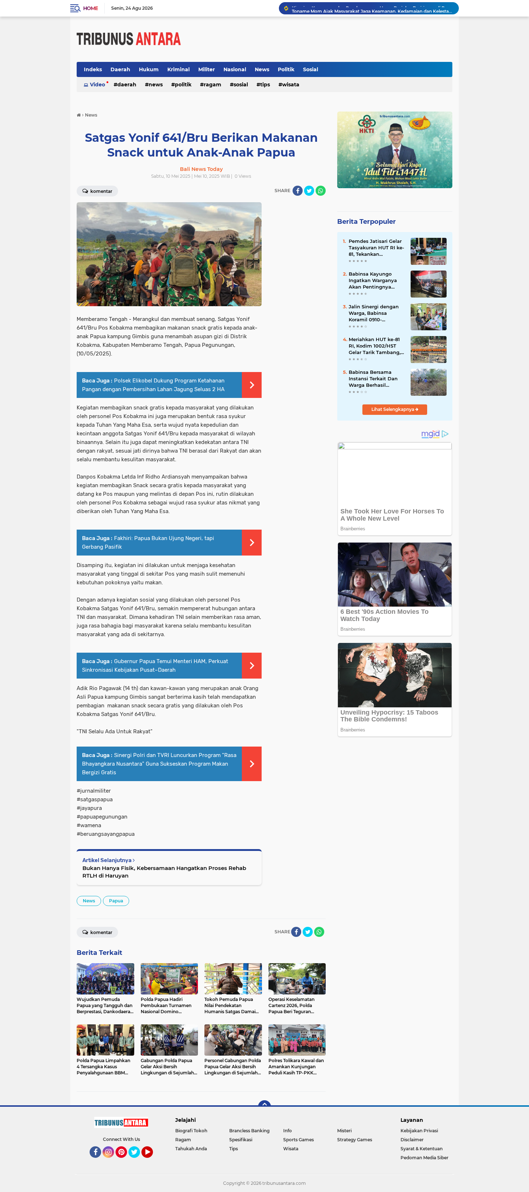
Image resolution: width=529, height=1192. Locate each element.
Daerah (120, 69)
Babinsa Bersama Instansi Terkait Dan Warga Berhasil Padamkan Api (373, 379)
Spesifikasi (240, 1139)
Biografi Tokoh (191, 1130)
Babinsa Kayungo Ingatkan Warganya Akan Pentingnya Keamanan (373, 280)
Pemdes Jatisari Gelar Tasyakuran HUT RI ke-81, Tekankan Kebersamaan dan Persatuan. (376, 248)
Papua (116, 900)
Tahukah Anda (191, 1148)
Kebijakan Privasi (419, 1130)
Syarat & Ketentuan (422, 1148)
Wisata (290, 84)
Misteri (344, 1130)
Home (90, 8)
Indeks (93, 69)
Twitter (137, 1161)
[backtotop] (264, 1106)
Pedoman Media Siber (424, 1157)
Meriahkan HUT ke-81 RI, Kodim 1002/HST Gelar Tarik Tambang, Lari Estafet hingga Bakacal (375, 346)
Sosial (310, 69)
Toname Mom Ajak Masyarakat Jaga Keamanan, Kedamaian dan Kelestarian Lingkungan (372, 8)
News (262, 69)
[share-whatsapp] (321, 191)
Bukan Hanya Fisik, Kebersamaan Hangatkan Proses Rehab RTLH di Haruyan (164, 872)
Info (287, 1130)
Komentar (100, 191)
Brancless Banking (249, 1130)
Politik (286, 69)
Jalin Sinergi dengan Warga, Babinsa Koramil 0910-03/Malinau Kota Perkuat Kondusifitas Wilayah (374, 313)
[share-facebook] (298, 191)
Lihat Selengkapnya (393, 409)
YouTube (152, 1161)
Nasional (234, 69)
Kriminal (178, 69)
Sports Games (298, 1139)
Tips (265, 84)
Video (97, 84)
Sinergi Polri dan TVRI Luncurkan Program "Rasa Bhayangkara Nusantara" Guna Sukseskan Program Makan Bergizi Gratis (159, 764)
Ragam (212, 84)
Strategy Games (354, 1139)
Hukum (149, 69)
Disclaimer (412, 1139)
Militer (206, 69)
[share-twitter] (309, 191)
